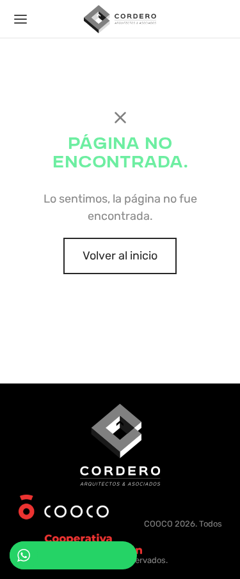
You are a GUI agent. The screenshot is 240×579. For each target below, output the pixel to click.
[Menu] (20, 19)
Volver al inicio (120, 256)
